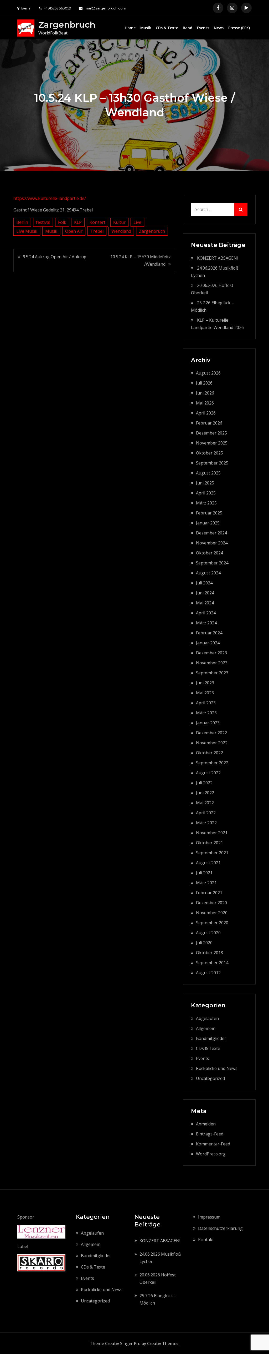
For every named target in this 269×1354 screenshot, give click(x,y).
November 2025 (211, 443)
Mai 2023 (205, 693)
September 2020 (212, 923)
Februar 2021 (209, 893)
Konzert (97, 222)
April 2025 (206, 493)
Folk (62, 222)
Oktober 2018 (209, 953)
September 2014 (212, 963)
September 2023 (212, 673)
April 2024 (206, 613)
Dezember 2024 (211, 533)
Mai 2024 (205, 603)
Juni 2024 (205, 593)
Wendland (121, 231)
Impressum (209, 1217)
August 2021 (208, 863)
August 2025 (208, 473)
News (219, 27)
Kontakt (206, 1239)
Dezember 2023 (211, 653)
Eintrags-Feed (209, 1134)
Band (187, 27)
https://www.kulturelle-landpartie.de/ (49, 198)
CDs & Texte (167, 27)
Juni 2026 (205, 393)
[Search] (240, 209)
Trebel (97, 231)
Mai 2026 (205, 403)
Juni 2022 (205, 793)
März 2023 (206, 713)
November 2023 (211, 663)
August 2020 (208, 933)
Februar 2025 (209, 513)
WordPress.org (211, 1154)
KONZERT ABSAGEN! (217, 258)
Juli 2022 (204, 783)
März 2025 (206, 503)
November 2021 (211, 833)
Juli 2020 (204, 943)
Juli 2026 (204, 383)
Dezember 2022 (211, 733)
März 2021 (206, 883)
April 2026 (206, 413)
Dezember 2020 (211, 903)
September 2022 (212, 763)
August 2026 (208, 373)
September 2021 (212, 853)
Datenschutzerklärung (220, 1228)
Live (137, 222)
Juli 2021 (204, 873)
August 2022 (208, 773)
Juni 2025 (205, 483)
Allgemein (205, 1028)
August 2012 (208, 973)
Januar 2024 (208, 643)
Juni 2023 (205, 683)
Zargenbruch (66, 24)
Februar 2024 (209, 633)
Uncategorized (210, 1078)
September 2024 (212, 563)
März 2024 (206, 623)
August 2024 (208, 573)
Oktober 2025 (209, 453)
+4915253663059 (57, 8)
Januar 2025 (208, 523)
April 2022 (206, 813)
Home (130, 27)
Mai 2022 (205, 803)
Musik (145, 27)
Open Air (73, 231)
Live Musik (26, 231)
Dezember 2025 (211, 433)
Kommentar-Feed (213, 1144)
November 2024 (211, 543)
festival (43, 222)
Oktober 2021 (209, 843)
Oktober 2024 (209, 553)
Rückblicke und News (216, 1068)
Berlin (22, 222)
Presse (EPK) (239, 27)
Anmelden (206, 1124)
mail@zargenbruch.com (105, 8)
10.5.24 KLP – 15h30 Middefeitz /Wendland (140, 260)
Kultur (119, 222)
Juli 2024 (204, 583)
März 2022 (206, 823)
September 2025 (212, 463)
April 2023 (206, 703)
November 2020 (211, 913)
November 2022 (211, 743)
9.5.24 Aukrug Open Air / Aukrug (54, 257)
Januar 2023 (208, 723)
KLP (78, 222)
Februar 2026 (209, 423)
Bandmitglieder (211, 1038)
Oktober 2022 (209, 753)
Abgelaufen (207, 1018)
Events (203, 27)
